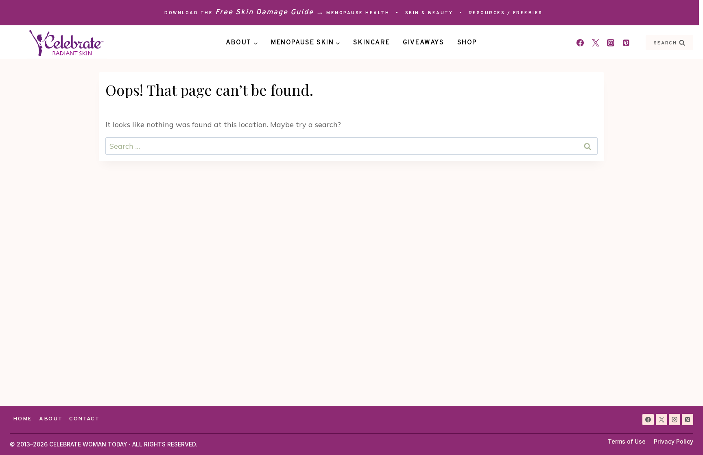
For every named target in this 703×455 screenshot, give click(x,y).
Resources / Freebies (506, 13)
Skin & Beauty (429, 13)
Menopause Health (357, 13)
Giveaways (423, 43)
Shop (467, 43)
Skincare (371, 43)
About (50, 418)
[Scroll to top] (682, 434)
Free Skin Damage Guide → (269, 12)
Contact (84, 418)
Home (22, 418)
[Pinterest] (626, 42)
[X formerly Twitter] (595, 42)
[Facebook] (580, 42)
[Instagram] (610, 42)
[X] (661, 419)
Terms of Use (627, 441)
